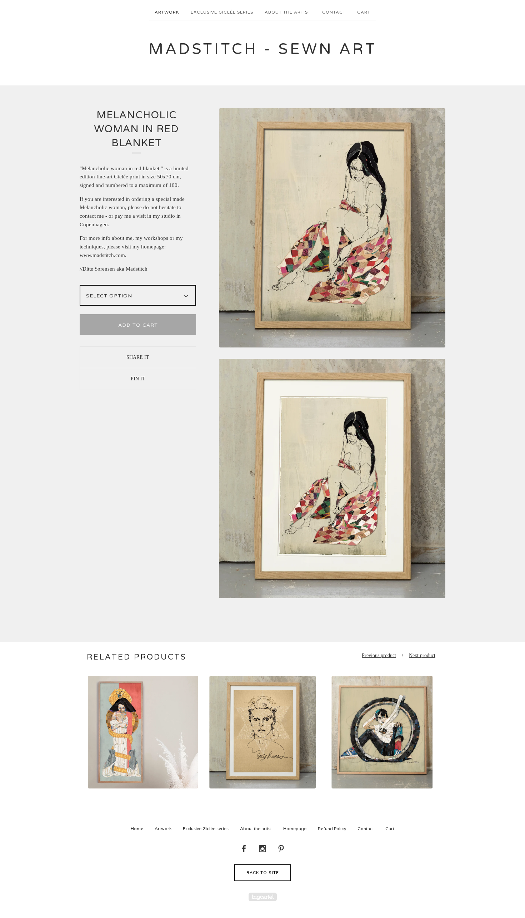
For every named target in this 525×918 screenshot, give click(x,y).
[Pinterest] (281, 849)
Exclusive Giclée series (222, 12)
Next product (422, 655)
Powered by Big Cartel (263, 897)
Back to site (262, 872)
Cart (363, 12)
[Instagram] (262, 849)
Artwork (167, 12)
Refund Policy (332, 828)
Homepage (294, 828)
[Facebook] (244, 849)
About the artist (288, 12)
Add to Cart (138, 325)
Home (137, 828)
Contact (334, 12)
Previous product (379, 655)
